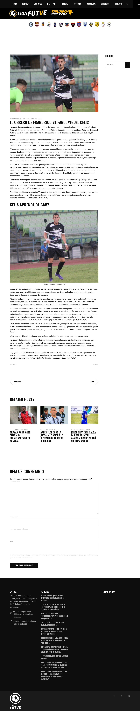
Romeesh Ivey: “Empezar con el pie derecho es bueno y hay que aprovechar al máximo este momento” (54, 675)
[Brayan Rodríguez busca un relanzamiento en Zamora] (23, 415)
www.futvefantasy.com (19, 358)
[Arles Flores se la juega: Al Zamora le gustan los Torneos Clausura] (54, 415)
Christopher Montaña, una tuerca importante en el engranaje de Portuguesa (54, 640)
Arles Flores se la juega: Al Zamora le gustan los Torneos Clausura (51, 436)
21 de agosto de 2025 (80, 430)
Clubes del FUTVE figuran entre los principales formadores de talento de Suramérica (53, 607)
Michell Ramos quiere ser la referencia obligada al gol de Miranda (52, 598)
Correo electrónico (20, 529)
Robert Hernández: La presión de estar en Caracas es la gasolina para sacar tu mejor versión (54, 665)
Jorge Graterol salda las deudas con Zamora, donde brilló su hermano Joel (83, 436)
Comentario (16, 482)
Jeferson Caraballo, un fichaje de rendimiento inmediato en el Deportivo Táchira (54, 631)
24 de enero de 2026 (19, 430)
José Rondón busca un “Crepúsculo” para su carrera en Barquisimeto (54, 616)
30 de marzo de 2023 (32, 119)
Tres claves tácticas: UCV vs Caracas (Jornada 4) (52, 623)
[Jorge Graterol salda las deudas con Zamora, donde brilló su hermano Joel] (84, 415)
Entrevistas (15, 119)
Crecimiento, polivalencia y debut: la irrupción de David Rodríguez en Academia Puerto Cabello (54, 649)
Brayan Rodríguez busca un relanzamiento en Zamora (20, 436)
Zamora (13, 364)
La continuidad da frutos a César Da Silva (54, 657)
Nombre (14, 517)
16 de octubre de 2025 (50, 430)
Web (11, 541)
